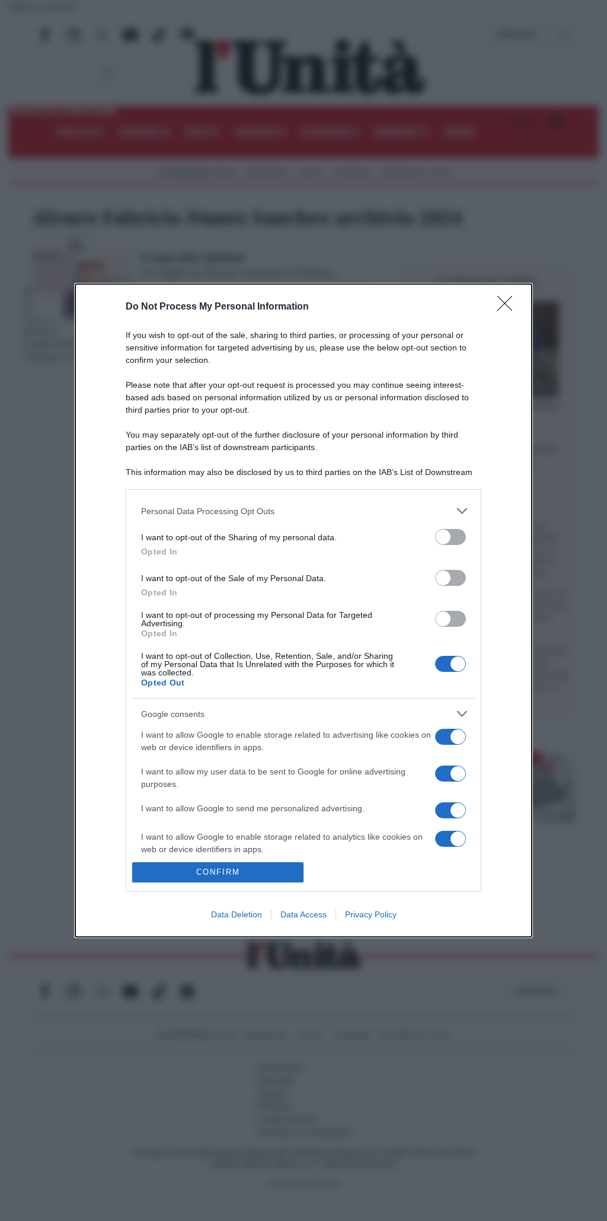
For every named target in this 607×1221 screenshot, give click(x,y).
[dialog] (303, 610)
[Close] (508, 307)
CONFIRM (218, 872)
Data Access (303, 914)
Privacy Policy (371, 914)
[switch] (450, 537)
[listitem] (303, 511)
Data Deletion (236, 914)
